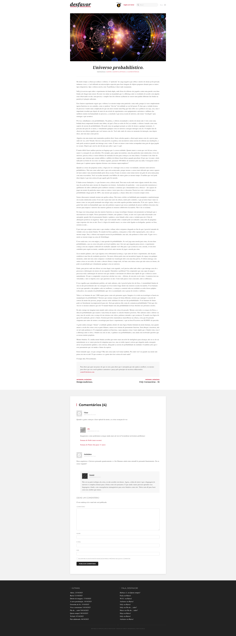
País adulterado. (75, 619)
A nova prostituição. (77, 601)
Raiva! (72, 595)
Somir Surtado (119, 72)
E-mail (79, 542)
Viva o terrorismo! (76, 607)
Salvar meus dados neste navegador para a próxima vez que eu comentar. (104, 558)
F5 (89, 429)
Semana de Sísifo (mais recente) (91, 440)
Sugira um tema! (129, 5)
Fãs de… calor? (75, 610)
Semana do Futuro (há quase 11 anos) (92, 445)
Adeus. (72, 592)
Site (78, 550)
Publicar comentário (87, 564)
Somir (108, 72)
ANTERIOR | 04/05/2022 (84, 379)
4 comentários (133, 72)
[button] (163, 5)
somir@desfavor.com (87, 372)
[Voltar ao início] (80, 4)
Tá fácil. (73, 616)
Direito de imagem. (76, 598)
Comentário (81, 506)
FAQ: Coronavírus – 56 (149, 382)
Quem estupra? (75, 613)
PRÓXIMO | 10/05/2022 (152, 379)
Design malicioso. (85, 382)
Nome (78, 533)
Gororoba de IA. (75, 604)
